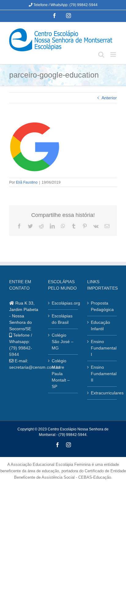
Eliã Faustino (27, 182)
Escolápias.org (63, 303)
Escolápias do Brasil (62, 319)
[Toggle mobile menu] (113, 54)
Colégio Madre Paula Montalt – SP (61, 373)
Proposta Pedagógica (102, 306)
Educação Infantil (100, 325)
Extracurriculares (102, 392)
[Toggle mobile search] (101, 54)
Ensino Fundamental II (102, 373)
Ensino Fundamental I (102, 348)
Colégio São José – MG (62, 341)
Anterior (109, 97)
